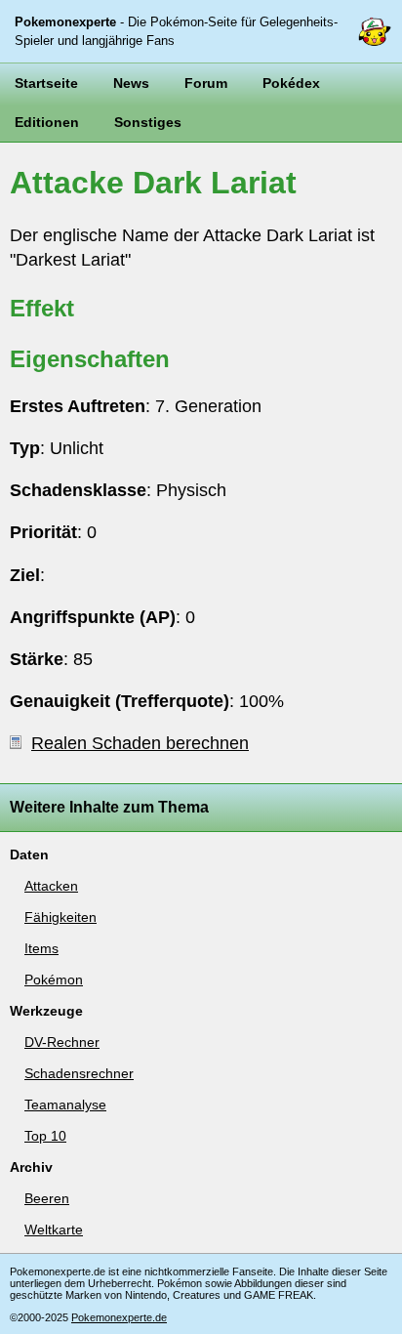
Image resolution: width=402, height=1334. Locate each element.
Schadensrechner (79, 1073)
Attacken (51, 886)
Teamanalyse (65, 1104)
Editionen (47, 122)
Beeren (46, 1198)
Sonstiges (147, 122)
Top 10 (45, 1136)
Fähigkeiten (60, 917)
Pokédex (291, 83)
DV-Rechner (62, 1042)
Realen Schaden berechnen (140, 743)
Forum (205, 83)
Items (41, 948)
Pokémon (53, 979)
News (131, 83)
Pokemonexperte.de (119, 1317)
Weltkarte (53, 1229)
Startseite (46, 83)
